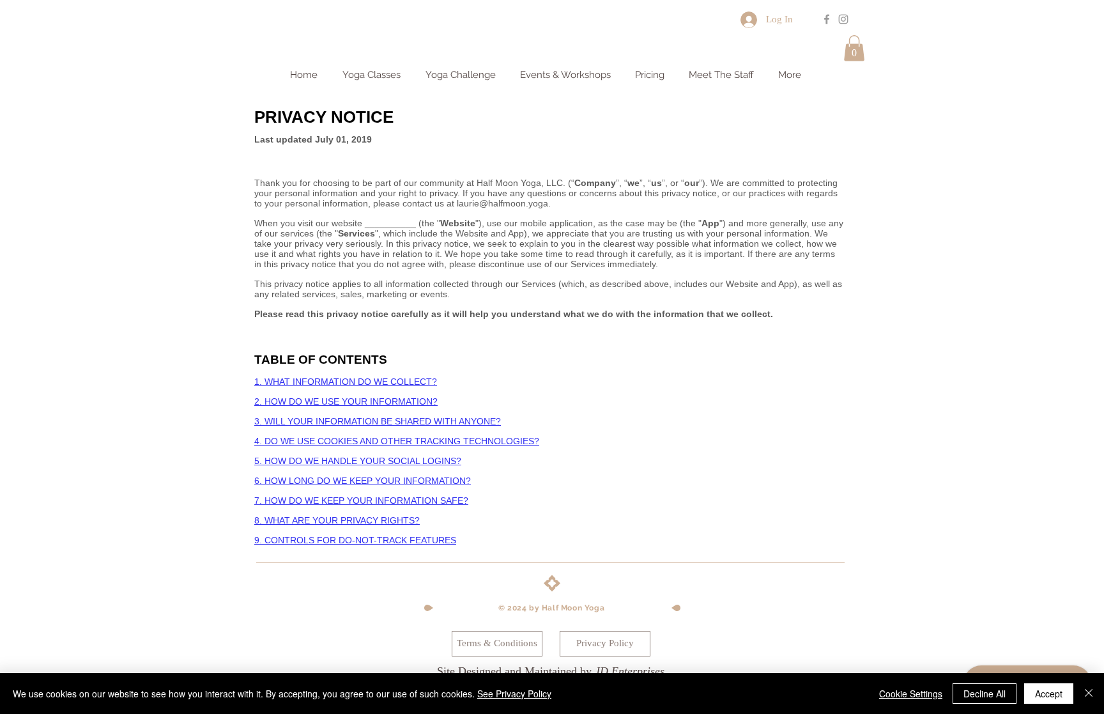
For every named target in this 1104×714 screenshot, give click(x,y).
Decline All (984, 693)
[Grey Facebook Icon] (826, 19)
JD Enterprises (629, 671)
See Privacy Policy (514, 693)
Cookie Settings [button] (910, 693)
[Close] (1088, 693)
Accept (1048, 693)
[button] (854, 48)
